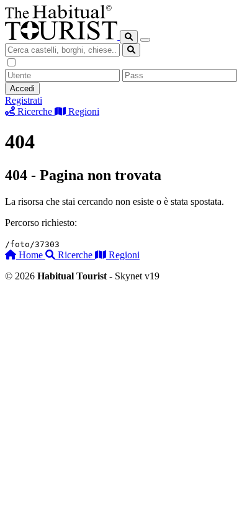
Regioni (123, 255)
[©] (62, 36)
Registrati (23, 100)
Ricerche (75, 255)
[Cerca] (129, 36)
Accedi (22, 88)
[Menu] (145, 40)
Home (30, 255)
